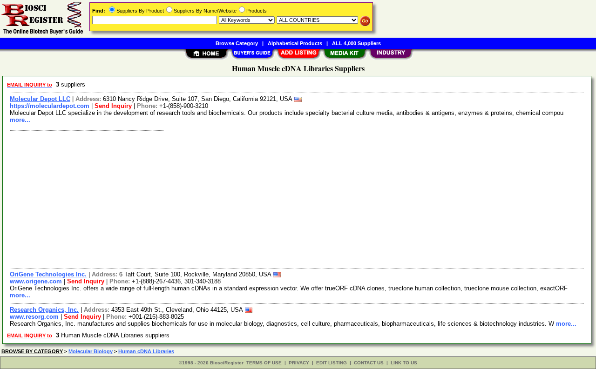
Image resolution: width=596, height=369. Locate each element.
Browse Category (237, 43)
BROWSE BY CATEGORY (32, 351)
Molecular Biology (90, 351)
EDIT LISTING (331, 362)
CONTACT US (369, 362)
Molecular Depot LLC (40, 98)
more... (20, 119)
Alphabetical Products (295, 43)
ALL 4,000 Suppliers (356, 43)
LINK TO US (404, 362)
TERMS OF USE (264, 362)
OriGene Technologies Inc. (48, 274)
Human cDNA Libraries (146, 351)
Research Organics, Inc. (44, 309)
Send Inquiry (113, 105)
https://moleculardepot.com (49, 105)
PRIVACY (299, 362)
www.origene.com (36, 281)
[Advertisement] (285, 198)
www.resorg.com (34, 316)
